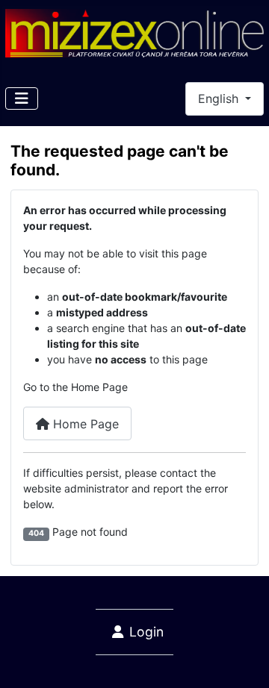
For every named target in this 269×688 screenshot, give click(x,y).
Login (146, 631)
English (220, 98)
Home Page (84, 423)
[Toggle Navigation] (21, 98)
